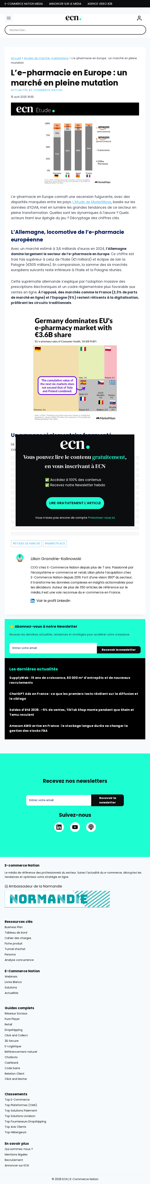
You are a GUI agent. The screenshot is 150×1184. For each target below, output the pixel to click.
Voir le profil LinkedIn (53, 600)
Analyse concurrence (19, 960)
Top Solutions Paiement (21, 1111)
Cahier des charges (18, 938)
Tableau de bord (16, 933)
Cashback (11, 1063)
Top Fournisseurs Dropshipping (25, 1121)
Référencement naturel (21, 1052)
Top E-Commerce (17, 1100)
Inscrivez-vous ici (102, 518)
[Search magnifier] (141, 30)
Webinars (11, 976)
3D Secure (12, 1041)
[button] (139, 18)
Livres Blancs (13, 982)
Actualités (19, 90)
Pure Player (12, 1019)
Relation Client (14, 1074)
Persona (10, 954)
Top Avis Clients (15, 1127)
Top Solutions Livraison (20, 1116)
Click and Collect (16, 1035)
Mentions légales (16, 1154)
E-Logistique (13, 1046)
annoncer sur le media (65, 4)
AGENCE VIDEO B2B (100, 4)
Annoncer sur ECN (17, 1165)
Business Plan (14, 927)
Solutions (11, 987)
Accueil (16, 58)
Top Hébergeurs (15, 1132)
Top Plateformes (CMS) (21, 1105)
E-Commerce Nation (46, 90)
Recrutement (14, 1160)
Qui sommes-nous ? (19, 1149)
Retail (8, 1024)
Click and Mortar (16, 1079)
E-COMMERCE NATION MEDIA (24, 4)
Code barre (12, 1068)
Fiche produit (13, 943)
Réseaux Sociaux (16, 1013)
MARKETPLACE (60, 58)
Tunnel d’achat (15, 949)
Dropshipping (13, 1030)
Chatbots (11, 1057)
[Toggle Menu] (9, 18)
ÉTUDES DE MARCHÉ (37, 58)
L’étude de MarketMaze (91, 202)
